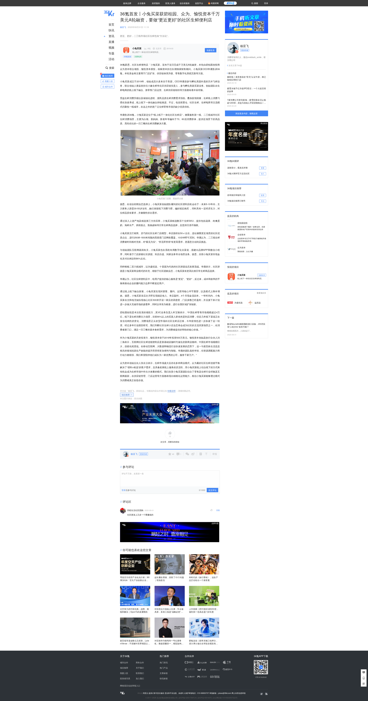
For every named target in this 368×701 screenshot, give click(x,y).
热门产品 (164, 667)
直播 (111, 42)
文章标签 (164, 673)
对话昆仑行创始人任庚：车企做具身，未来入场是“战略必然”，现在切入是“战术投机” (169, 610)
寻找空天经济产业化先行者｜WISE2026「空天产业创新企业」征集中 (135, 579)
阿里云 (146, 693)
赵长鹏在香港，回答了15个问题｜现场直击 (169, 579)
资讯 (111, 36)
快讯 (111, 30)
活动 (111, 59)
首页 (111, 24)
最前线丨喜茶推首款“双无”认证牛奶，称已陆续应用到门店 (246, 78)
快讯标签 (164, 678)
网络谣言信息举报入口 (130, 685)
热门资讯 (164, 662)
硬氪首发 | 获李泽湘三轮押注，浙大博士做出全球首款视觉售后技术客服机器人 (203, 642)
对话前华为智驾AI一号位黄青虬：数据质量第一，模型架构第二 (169, 642)
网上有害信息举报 (239, 693)
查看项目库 (261, 293)
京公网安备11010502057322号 (225, 697)
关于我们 (140, 667)
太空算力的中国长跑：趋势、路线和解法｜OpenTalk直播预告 (134, 610)
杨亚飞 (123, 27)
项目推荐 (126, 394)
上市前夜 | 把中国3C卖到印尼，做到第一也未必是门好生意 (203, 610)
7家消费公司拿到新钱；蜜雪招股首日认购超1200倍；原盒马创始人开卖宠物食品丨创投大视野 (246, 101)
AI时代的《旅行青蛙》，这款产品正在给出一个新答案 (203, 579)
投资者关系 (125, 678)
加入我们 (140, 678)
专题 (111, 53)
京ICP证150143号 (205, 697)
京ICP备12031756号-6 (187, 697)
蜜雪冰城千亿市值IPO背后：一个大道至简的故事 (246, 90)
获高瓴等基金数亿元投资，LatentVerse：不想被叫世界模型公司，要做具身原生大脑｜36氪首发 (134, 642)
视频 (111, 47)
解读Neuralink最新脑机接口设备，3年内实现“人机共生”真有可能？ (246, 325)
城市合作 (124, 662)
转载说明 (171, 390)
